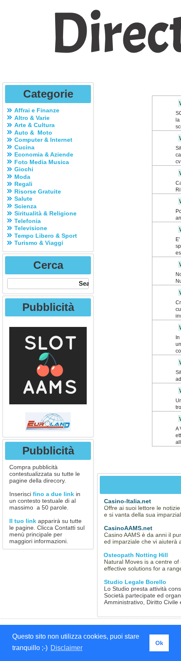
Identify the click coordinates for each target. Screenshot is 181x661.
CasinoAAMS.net (128, 528)
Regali (23, 184)
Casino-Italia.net (127, 501)
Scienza (25, 206)
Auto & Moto (33, 132)
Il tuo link (22, 521)
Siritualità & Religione (45, 213)
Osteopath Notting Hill (135, 555)
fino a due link (53, 494)
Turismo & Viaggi (38, 242)
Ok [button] (159, 643)
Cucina (24, 147)
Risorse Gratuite (37, 191)
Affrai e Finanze (36, 110)
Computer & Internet (43, 139)
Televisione (30, 228)
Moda (22, 176)
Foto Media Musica (41, 162)
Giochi (23, 169)
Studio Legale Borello (135, 582)
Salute (23, 198)
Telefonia (27, 221)
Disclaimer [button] (67, 647)
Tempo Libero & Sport (45, 235)
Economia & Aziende (43, 154)
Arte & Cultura (34, 125)
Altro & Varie (32, 117)
